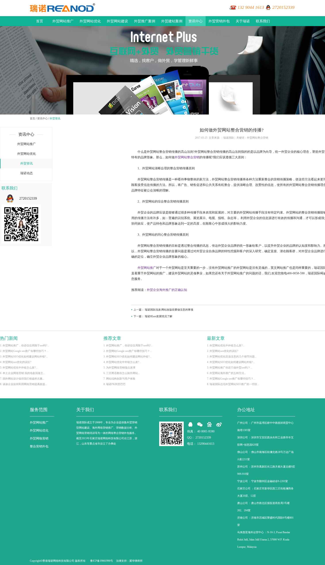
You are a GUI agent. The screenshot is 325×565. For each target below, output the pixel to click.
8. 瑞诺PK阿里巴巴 (114, 384)
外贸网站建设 (117, 21)
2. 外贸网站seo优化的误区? (222, 351)
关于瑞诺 (243, 21)
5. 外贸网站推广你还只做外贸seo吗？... (229, 367)
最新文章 (216, 338)
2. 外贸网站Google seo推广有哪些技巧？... (24, 351)
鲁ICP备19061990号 (101, 560)
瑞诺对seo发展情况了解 (158, 316)
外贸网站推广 (63, 21)
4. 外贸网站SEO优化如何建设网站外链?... (231, 362)
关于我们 (85, 409)
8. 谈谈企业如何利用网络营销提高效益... (23, 384)
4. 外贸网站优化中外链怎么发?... (122, 362)
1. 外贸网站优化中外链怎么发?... (226, 345)
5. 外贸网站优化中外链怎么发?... (19, 367)
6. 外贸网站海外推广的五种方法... (226, 373)
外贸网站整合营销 (187, 157)
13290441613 (205, 443)
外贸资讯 (55, 118)
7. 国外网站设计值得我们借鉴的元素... (22, 378)
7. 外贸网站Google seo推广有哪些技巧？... (231, 378)
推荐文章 (112, 338)
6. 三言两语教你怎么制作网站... (121, 373)
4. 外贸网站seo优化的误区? (15, 362)
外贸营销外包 (219, 21)
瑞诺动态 (26, 173)
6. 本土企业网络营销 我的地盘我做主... (22, 373)
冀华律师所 (136, 560)
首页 (39, 21)
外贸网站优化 (90, 21)
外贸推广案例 (144, 21)
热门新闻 (9, 338)
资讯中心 (195, 21)
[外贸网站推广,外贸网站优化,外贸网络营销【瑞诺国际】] (62, 7)
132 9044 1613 (250, 7)
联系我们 (263, 21)
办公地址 (246, 409)
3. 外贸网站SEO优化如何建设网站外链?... (24, 356)
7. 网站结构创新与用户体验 (119, 378)
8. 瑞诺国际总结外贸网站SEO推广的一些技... (233, 384)
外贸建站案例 (171, 21)
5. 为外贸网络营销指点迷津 (119, 367)
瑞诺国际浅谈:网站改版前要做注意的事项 (169, 309)
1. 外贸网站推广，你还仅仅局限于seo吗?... (24, 345)
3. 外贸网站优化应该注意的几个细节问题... (232, 356)
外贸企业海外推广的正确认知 (167, 290)
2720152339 (283, 7)
